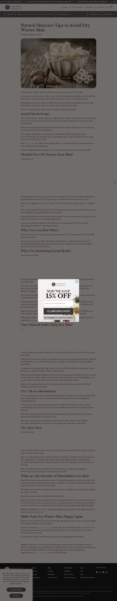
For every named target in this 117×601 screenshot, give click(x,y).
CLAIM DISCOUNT (58, 311)
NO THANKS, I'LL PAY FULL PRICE (58, 318)
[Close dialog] (76, 281)
